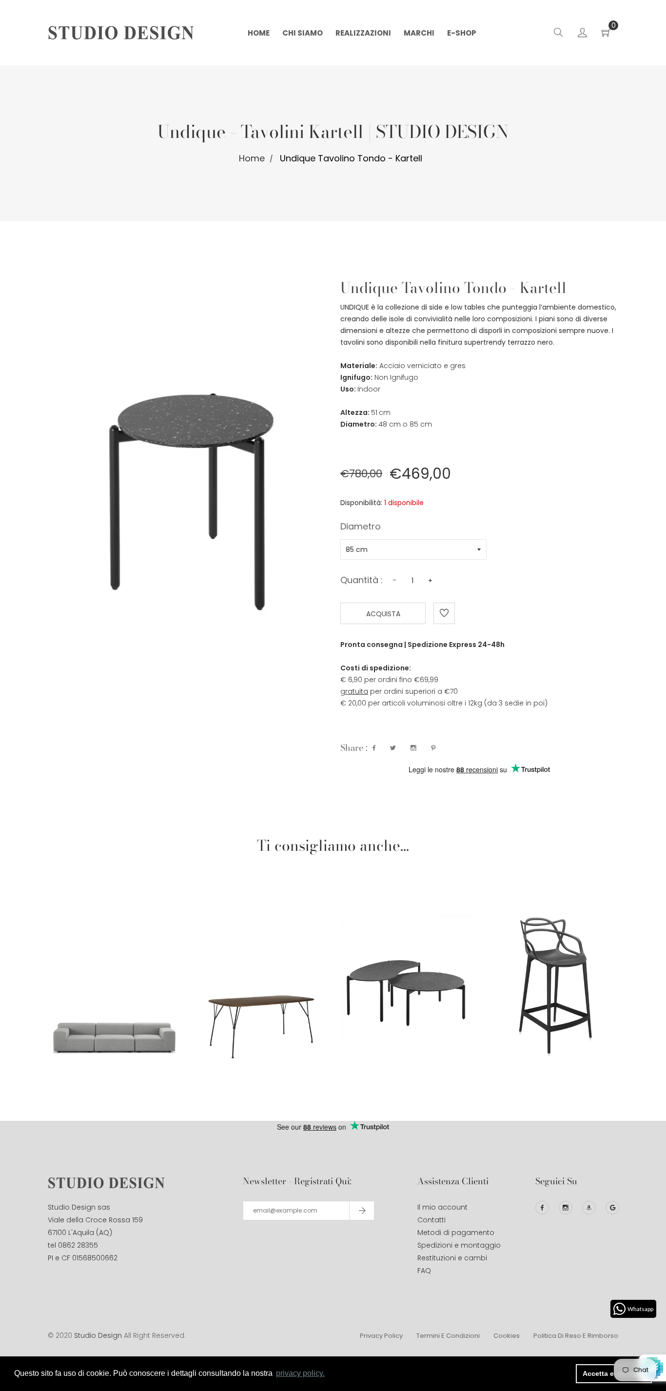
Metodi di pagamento (455, 1232)
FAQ (424, 1270)
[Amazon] (589, 1208)
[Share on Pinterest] (433, 748)
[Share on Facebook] (373, 748)
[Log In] (582, 34)
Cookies (506, 1335)
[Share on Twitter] (393, 748)
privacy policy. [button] (300, 1373)
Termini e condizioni (448, 1335)
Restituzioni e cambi (452, 1258)
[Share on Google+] (413, 748)
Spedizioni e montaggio (459, 1245)
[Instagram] (565, 1208)
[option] (113, 957)
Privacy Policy (381, 1335)
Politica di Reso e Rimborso (575, 1335)
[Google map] (612, 1208)
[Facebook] (542, 1208)
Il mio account (442, 1207)
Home (252, 158)
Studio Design (98, 1335)
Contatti (431, 1220)
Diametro (360, 527)
